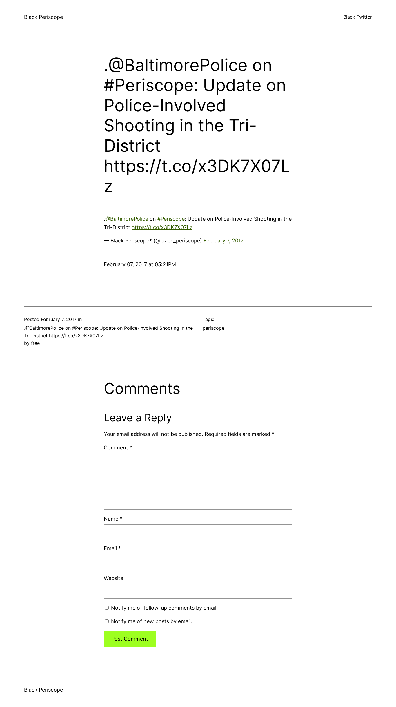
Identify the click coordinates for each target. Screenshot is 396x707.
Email (112, 548)
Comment (118, 448)
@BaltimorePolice (126, 219)
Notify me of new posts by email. (151, 621)
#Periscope (171, 219)
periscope (213, 328)
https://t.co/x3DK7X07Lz (162, 227)
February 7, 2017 (224, 241)
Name (113, 519)
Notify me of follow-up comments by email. (164, 608)
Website (113, 578)
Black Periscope (43, 17)
